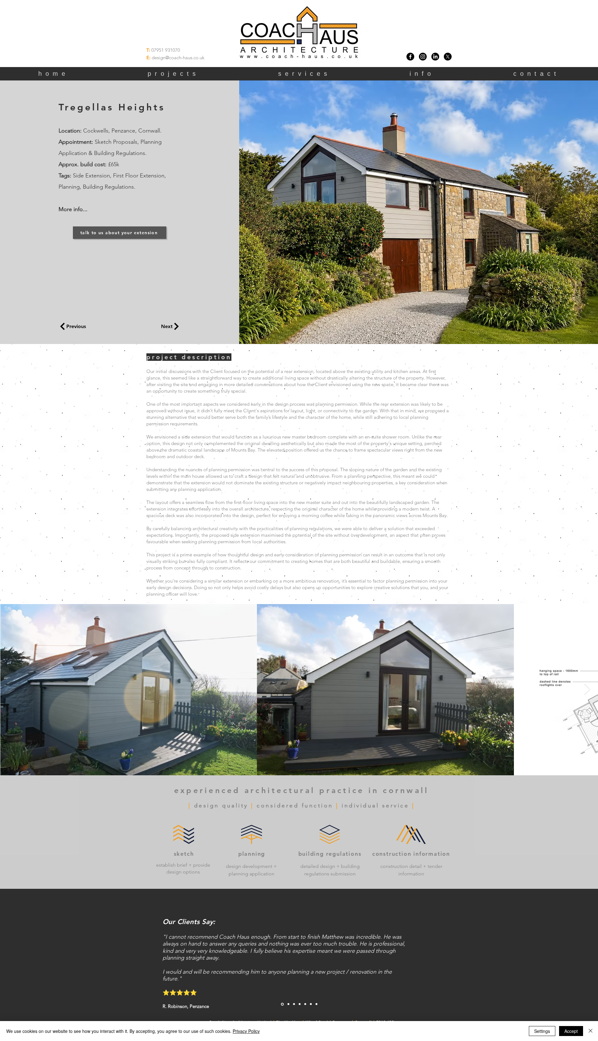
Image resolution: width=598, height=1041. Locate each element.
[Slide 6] (311, 1004)
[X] (448, 57)
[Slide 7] (316, 1004)
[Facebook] (410, 57)
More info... (73, 209)
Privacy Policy (246, 1031)
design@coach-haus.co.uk (178, 58)
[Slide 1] (282, 1004)
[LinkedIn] (435, 57)
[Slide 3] (294, 1004)
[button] (422, 73)
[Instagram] (423, 57)
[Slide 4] (300, 1004)
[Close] (590, 1031)
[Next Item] (587, 689)
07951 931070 (165, 50)
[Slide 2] (288, 1004)
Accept (571, 1031)
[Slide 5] (305, 1004)
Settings (542, 1031)
